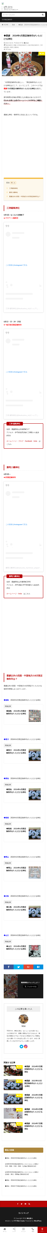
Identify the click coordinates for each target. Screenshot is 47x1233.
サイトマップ (8, 8)
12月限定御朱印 (7, 19)
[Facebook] (9, 967)
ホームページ (12, 441)
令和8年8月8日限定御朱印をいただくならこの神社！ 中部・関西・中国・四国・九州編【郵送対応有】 (23, 1165)
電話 (33, 1231)
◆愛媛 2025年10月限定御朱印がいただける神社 (33, 1083)
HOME (6, 24)
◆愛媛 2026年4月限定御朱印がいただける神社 (33, 1112)
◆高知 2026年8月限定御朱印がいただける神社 (21, 1158)
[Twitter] (19, 967)
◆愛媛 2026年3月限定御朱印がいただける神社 (33, 1097)
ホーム (5, 1231)
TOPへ (42, 1231)
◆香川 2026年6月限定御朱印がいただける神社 (16, 751)
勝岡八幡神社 (14, 47)
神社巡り (30, 1218)
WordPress (37, 1221)
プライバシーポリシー (11, 9)
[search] (42, 15)
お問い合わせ (8, 6)
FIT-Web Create (19, 1221)
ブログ (20, 441)
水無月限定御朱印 (33, 45)
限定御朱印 (9, 45)
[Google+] (28, 967)
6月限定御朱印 (22, 45)
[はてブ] (38, 967)
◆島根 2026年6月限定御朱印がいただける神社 (16, 830)
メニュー (23, 1231)
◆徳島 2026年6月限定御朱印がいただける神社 (16, 712)
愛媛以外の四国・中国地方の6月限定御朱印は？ (23, 196)
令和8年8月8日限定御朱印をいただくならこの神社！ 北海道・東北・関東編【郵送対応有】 (23, 1173)
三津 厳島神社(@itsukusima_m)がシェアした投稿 (24, 308)
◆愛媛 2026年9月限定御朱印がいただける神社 (33, 1069)
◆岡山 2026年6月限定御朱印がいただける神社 (16, 869)
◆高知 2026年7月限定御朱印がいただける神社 (21, 1186)
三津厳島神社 (12, 188)
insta (35, 441)
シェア (14, 1231)
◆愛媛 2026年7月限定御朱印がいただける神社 (33, 1126)
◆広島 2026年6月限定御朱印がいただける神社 (16, 908)
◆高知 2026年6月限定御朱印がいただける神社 (16, 791)
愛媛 (13, 24)
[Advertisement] (23, 148)
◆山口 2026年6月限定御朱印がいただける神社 (16, 947)
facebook (28, 441)
